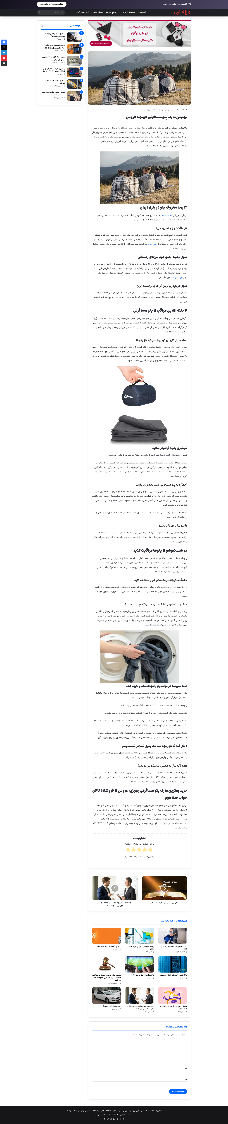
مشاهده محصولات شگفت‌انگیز (51, 4)
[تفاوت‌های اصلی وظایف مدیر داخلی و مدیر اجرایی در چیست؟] (139, 995)
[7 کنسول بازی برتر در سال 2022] (139, 964)
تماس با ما (106, 1115)
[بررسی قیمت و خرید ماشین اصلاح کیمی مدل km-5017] (74, 49)
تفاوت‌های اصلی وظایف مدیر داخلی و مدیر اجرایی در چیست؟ (140, 1007)
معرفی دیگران (175, 110)
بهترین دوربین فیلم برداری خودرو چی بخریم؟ (55, 35)
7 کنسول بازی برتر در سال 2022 (142, 975)
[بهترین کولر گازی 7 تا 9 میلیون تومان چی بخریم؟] (74, 61)
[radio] (150, 850)
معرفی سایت (98, 12)
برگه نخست (143, 12)
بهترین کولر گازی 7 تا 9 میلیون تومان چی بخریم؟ (53, 58)
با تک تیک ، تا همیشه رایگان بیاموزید (173, 975)
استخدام (115, 1115)
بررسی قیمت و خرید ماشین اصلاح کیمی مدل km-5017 (54, 46)
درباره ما (98, 1115)
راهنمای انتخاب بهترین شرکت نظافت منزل (140, 947)
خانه (184, 110)
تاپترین (87, 1111)
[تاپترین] (182, 12)
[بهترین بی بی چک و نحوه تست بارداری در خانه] (74, 96)
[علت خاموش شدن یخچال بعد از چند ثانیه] (172, 936)
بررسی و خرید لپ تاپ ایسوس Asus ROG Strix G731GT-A (54, 70)
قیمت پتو (166, 215)
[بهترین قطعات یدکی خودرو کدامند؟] (106, 936)
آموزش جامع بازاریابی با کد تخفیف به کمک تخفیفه (173, 1007)
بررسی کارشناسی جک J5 (112, 1006)
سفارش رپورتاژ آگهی (126, 1115)
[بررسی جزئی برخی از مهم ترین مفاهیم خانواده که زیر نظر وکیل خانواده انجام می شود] (106, 964)
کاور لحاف (152, 244)
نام (185, 1068)
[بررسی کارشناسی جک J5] (106, 995)
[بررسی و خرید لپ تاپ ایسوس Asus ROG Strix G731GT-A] (74, 72)
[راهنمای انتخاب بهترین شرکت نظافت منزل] (139, 936)
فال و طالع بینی (113, 12)
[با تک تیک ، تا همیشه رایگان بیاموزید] (172, 964)
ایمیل (184, 1079)
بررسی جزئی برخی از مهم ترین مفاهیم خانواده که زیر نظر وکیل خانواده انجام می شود (106, 978)
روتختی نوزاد (176, 277)
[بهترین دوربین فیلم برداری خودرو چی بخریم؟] (74, 37)
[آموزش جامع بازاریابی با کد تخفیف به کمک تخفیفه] (172, 995)
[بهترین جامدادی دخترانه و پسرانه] (74, 84)
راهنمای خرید (130, 12)
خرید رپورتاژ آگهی (82, 12)
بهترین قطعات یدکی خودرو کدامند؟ (108, 946)
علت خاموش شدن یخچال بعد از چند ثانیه (173, 947)
